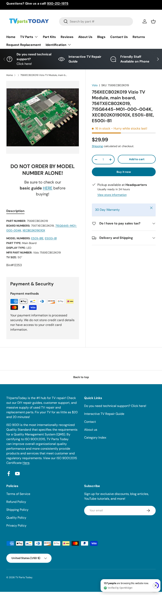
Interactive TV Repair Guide (104, 414)
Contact (90, 422)
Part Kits (49, 37)
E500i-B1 (51, 238)
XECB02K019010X (34, 230)
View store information (112, 195)
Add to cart (136, 159)
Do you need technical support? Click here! (115, 406)
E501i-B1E (37, 238)
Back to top (81, 377)
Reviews (67, 37)
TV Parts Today (23, 577)
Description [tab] (15, 211)
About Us (85, 37)
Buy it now (124, 172)
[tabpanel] (42, 243)
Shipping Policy (17, 510)
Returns (139, 37)
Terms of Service (18, 494)
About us (90, 430)
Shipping (97, 146)
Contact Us (119, 37)
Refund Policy (16, 502)
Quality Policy (16, 518)
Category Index (95, 437)
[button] (153, 21)
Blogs (101, 37)
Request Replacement (23, 45)
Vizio (95, 85)
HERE (47, 188)
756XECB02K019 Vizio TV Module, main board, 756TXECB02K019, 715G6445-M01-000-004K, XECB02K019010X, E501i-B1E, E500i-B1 (44, 75)
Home (10, 37)
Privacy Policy (16, 525)
